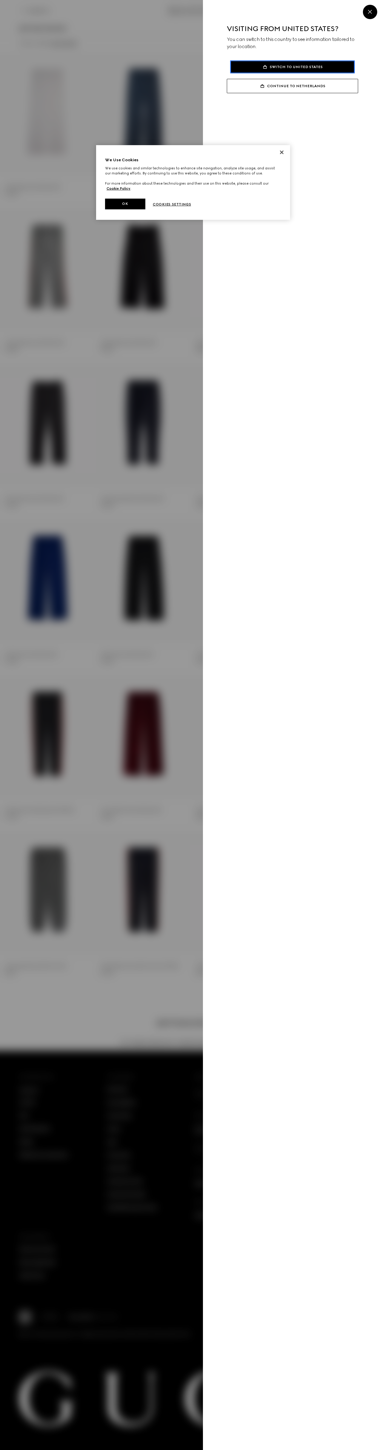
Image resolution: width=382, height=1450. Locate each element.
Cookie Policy (118, 188)
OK (125, 204)
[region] (193, 182)
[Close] (370, 12)
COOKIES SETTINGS (172, 204)
